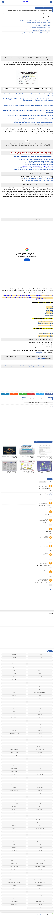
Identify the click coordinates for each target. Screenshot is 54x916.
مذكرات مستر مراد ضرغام (40, 882)
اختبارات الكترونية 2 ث (40, 705)
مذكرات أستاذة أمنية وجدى (14, 850)
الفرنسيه (14, 762)
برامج (40, 803)
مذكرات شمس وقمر (14, 866)
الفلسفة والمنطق (40, 765)
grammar (14, 695)
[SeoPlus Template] (53, 914)
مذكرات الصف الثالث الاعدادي (45, 325)
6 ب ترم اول (40, 689)
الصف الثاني (49, 308)
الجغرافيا (40, 730)
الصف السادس (49, 315)
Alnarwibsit (46, 570)
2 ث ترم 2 (40, 667)
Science (40, 695)
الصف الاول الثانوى (40, 746)
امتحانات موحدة (40, 793)
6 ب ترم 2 (14, 686)
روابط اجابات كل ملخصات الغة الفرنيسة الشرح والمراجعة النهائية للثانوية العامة (35, 20)
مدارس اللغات (40, 850)
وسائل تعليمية (14, 904)
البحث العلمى (40, 714)
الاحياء (40, 711)
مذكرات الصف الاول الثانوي (46, 333)
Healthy (14, 692)
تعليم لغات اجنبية (14, 806)
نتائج (14, 898)
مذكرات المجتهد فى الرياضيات (14, 860)
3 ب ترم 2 (40, 676)
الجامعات (14, 727)
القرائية (40, 768)
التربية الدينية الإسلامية (14, 717)
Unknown (46, 485)
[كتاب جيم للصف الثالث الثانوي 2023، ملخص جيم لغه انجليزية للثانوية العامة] (44, 466)
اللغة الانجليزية (40, 774)
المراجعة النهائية (14, 781)
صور (40, 825)
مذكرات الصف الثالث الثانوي (45, 336)
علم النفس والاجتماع (40, 828)
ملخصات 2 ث (14, 888)
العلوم (40, 762)
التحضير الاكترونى (40, 717)
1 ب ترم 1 (40, 654)
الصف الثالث (49, 310)
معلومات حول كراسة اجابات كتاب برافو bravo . (41, 30)
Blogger (46, 536)
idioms (40, 698)
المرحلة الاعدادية (14, 784)
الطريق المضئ (25, 1)
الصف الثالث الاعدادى (40, 749)
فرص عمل (14, 828)
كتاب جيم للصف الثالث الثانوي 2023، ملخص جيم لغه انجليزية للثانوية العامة (45, 473)
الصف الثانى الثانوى (40, 755)
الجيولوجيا (14, 730)
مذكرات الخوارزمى (40, 857)
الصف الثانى (40, 752)
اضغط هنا (39, 352)
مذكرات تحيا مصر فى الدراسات (40, 863)
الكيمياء (40, 771)
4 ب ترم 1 (14, 679)
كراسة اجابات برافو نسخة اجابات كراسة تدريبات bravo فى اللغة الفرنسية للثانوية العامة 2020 (27, 366)
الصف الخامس (49, 313)
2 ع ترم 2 (40, 673)
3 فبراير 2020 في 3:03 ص (44, 546)
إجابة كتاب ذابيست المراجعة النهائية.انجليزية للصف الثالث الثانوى (36, 159)
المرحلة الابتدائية (40, 784)
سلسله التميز (40, 822)
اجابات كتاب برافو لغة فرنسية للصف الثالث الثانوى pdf (40, 27)
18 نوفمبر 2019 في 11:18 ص (43, 520)
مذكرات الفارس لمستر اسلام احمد (40, 860)
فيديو (40, 831)
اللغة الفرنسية (39, 8)
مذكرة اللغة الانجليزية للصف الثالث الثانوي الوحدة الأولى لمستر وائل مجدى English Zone (9, 456)
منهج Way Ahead (40, 895)
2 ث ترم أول (14, 667)
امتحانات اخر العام (40, 790)
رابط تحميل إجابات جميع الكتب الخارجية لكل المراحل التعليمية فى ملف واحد (33, 156)
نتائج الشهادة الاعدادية (40, 901)
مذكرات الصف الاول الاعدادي (45, 321)
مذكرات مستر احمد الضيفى (40, 876)
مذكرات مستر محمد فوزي (14, 879)
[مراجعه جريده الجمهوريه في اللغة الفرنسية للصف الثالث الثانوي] (9, 466)
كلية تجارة (14, 841)
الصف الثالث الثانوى (48, 8)
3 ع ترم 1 (40, 679)
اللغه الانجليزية (40, 781)
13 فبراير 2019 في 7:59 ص (43, 486)
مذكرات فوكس (40, 869)
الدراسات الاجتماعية (14, 736)
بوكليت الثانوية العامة (14, 803)
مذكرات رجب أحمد (14, 863)
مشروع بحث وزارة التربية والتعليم (14, 882)
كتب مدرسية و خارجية (29, 402)
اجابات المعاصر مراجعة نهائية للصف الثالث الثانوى (39, 161)
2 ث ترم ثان (40, 670)
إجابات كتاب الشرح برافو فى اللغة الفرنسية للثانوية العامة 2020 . (38, 22)
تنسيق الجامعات (40, 812)
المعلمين (14, 787)
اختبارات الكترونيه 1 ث (14, 705)
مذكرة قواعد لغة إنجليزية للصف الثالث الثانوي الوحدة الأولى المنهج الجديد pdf (28, 456)
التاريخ (14, 714)
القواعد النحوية (14, 768)
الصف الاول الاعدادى (14, 743)
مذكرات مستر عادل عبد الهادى (40, 879)
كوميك (14, 844)
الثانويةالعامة (39, 727)
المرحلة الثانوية (40, 787)
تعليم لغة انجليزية (40, 809)
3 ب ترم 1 (14, 673)
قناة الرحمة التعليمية (40, 838)
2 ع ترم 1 (14, 670)
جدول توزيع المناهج (40, 819)
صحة (14, 822)
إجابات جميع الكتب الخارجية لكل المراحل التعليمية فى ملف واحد (38, 24)
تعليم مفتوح (14, 809)
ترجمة (40, 806)
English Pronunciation (14, 689)
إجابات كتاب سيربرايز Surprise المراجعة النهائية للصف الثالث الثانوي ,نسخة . (33, 169)
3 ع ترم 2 (14, 676)
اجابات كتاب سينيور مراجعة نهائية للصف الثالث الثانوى (39, 164)
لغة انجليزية (40, 847)
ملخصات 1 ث (40, 888)
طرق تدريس (14, 825)
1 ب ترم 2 (14, 654)
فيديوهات (14, 831)
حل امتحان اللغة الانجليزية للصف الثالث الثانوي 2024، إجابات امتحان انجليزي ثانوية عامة (28, 473)
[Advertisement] (27, 46)
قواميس (14, 838)
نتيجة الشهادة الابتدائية (14, 901)
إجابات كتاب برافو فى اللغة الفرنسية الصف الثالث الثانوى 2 (37, 180)
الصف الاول (50, 307)
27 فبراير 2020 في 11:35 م (44, 563)
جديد (14, 819)
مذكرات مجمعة (14, 869)
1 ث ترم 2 (14, 657)
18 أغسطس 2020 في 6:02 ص (42, 572)
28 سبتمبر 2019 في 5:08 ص (43, 494)
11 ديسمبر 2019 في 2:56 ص (43, 529)
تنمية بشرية (14, 812)
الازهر (14, 711)
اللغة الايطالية (14, 774)
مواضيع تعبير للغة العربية (40, 898)
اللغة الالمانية (14, 771)
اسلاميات (14, 708)
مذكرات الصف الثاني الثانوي (46, 335)
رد (50, 490)
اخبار (14, 698)
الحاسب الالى (40, 733)
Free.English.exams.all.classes (40, 692)
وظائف (40, 907)
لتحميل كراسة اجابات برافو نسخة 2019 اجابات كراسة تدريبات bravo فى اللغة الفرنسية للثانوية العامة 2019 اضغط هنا (28, 32)
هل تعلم (40, 904)
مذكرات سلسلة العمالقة (40, 866)
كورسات (40, 844)
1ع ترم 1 (40, 660)
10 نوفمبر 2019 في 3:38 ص (43, 503)
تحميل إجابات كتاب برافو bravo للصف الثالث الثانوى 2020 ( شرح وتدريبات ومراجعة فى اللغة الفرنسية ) (31, 19)
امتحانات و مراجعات (40, 800)
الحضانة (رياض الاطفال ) (14, 733)
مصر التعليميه (40, 885)
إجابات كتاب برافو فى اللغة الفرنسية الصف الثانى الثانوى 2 (37, 178)
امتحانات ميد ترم (14, 793)
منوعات (14, 895)
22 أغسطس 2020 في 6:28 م (43, 580)
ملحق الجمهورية (14, 885)
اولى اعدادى (14, 800)
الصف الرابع (49, 312)
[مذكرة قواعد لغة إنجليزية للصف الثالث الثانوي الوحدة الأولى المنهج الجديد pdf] (26, 450)
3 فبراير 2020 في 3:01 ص (44, 537)
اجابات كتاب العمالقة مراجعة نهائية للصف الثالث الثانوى (38, 163)
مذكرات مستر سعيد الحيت (14, 876)
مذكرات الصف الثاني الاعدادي (45, 323)
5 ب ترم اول (40, 686)
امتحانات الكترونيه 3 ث (14, 790)
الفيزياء (14, 765)
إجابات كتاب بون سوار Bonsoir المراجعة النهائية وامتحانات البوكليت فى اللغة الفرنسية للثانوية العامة (28, 105)
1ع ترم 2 (14, 660)
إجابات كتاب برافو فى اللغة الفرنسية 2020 (42, 25)
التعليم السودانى (40, 724)
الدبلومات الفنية (40, 736)
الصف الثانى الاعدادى (14, 752)
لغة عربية (14, 847)
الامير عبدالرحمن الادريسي (43, 579)
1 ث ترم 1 (40, 657)
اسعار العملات (40, 708)
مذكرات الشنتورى (14, 857)
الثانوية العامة (14, 724)
